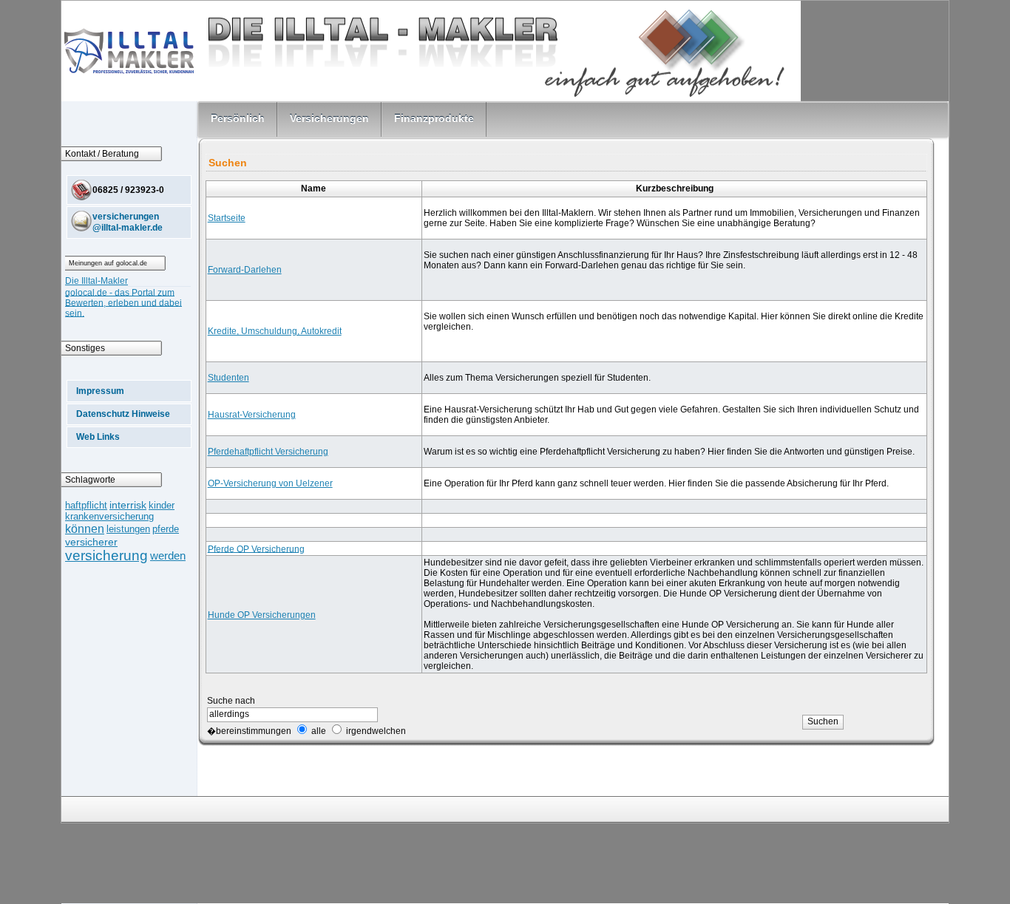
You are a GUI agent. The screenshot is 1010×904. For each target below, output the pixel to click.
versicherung (106, 555)
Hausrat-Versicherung (252, 414)
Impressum (100, 391)
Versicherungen (329, 118)
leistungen (128, 529)
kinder (161, 505)
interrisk (127, 505)
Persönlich (238, 118)
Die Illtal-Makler (96, 281)
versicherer (91, 542)
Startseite (226, 218)
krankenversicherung (109, 516)
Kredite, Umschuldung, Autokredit (275, 331)
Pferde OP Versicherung (256, 548)
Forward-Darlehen (245, 270)
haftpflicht (86, 505)
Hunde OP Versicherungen (262, 615)
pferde (165, 529)
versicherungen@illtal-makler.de (127, 221)
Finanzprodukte (434, 118)
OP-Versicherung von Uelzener (270, 483)
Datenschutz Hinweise (123, 414)
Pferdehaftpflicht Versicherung (268, 451)
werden (168, 556)
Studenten (228, 378)
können (84, 528)
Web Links (98, 437)
